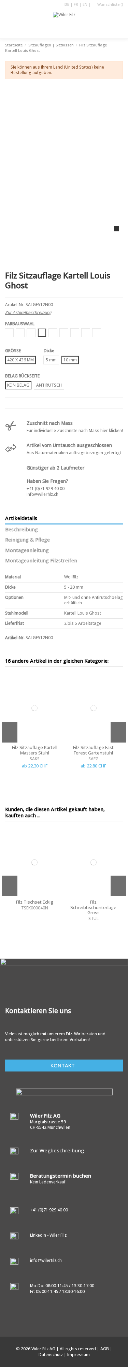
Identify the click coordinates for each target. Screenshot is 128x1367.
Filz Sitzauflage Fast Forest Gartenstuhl (93, 750)
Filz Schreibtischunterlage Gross (93, 907)
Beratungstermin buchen (60, 1175)
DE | (69, 4)
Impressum (78, 1354)
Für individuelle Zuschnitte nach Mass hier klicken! (75, 430)
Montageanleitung (27, 550)
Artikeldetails (21, 518)
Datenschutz (51, 1354)
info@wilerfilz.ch (42, 494)
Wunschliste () (110, 4)
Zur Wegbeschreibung (57, 1150)
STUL (93, 918)
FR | (78, 4)
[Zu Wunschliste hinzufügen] (58, 681)
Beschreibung (21, 530)
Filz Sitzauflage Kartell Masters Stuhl (34, 750)
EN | (87, 4)
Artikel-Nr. (15, 304)
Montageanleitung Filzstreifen (41, 561)
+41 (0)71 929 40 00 (46, 488)
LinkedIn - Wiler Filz (48, 1235)
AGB (105, 1349)
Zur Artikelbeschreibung (28, 312)
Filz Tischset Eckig (34, 902)
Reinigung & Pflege (27, 540)
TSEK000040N (34, 908)
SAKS (35, 759)
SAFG (93, 759)
